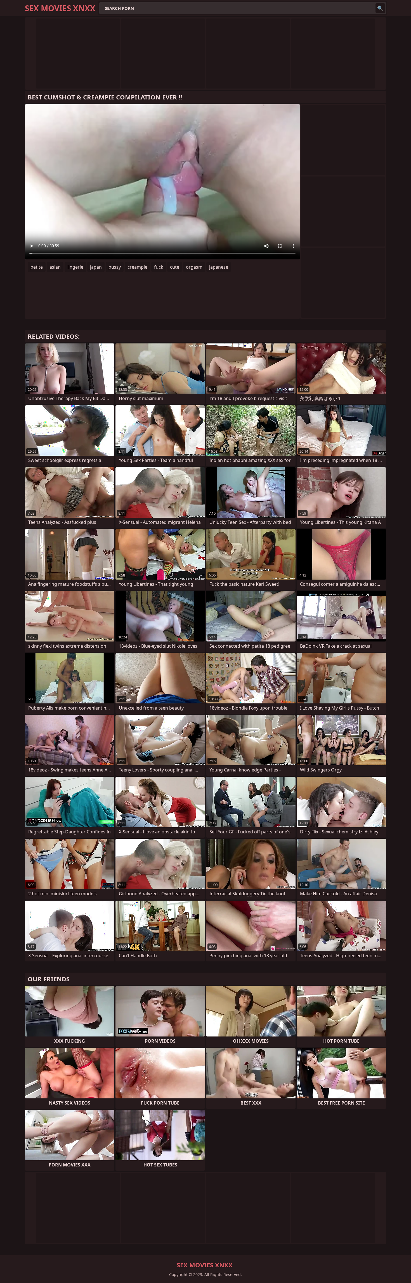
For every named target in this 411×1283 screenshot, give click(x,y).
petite (36, 267)
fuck (158, 267)
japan (96, 267)
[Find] (380, 8)
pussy (114, 267)
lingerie (75, 267)
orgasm (194, 267)
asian (55, 267)
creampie (137, 267)
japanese (218, 267)
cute (174, 267)
